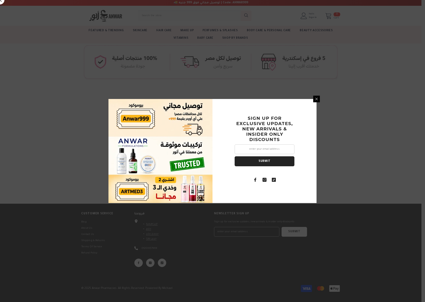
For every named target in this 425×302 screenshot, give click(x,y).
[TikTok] (273, 179)
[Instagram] (264, 179)
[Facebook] (255, 179)
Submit (264, 161)
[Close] (316, 99)
